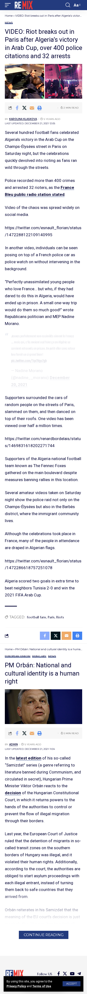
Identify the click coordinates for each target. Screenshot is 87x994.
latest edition (28, 758)
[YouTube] (72, 973)
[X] (65, 973)
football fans (36, 617)
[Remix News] (23, 5)
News (9, 22)
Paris (51, 617)
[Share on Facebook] (17, 108)
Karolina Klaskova (23, 119)
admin (13, 744)
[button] (71, 983)
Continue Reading (44, 934)
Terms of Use (41, 986)
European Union (17, 656)
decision (13, 792)
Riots (60, 617)
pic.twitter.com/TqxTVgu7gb (29, 361)
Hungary (39, 656)
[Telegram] (79, 973)
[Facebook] (58, 973)
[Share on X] (24, 108)
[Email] (32, 108)
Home (9, 15)
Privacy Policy (16, 986)
